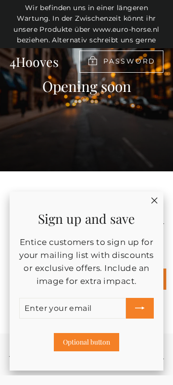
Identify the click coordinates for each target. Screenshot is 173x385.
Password (129, 61)
